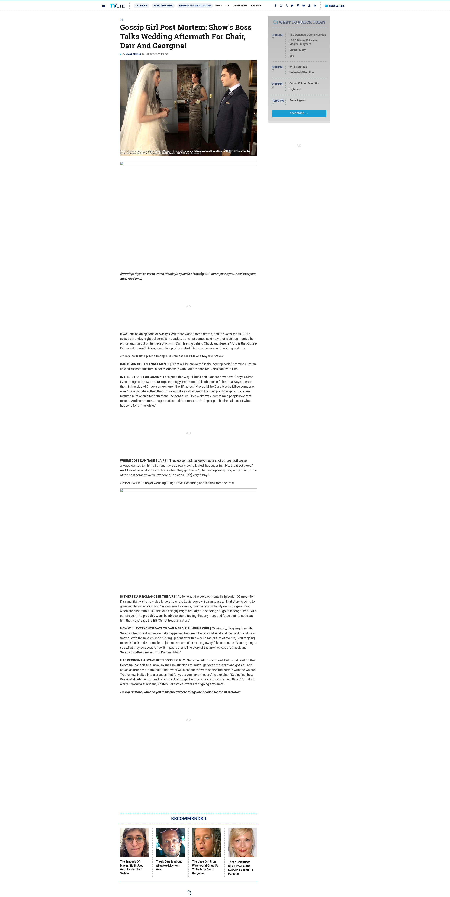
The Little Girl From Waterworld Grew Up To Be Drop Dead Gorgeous (205, 867)
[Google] (309, 5)
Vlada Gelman (133, 54)
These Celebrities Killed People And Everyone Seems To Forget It (240, 868)
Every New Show (163, 5)
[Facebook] (275, 5)
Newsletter (336, 5)
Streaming (240, 5)
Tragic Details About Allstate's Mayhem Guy (169, 865)
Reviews (256, 5)
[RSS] (314, 5)
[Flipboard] (292, 5)
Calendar (141, 5)
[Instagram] (298, 5)
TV (227, 5)
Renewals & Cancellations (195, 5)
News (218, 5)
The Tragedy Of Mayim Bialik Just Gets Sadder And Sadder (131, 867)
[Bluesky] (303, 5)
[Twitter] (281, 5)
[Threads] (286, 5)
